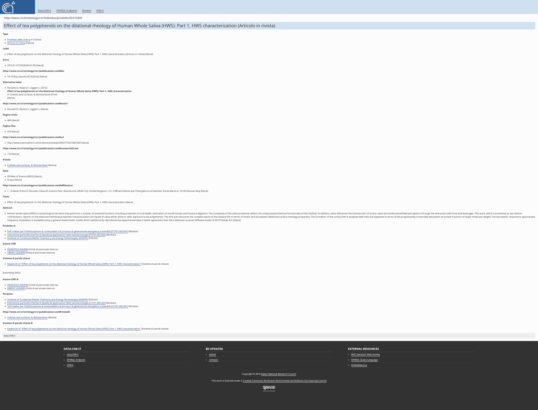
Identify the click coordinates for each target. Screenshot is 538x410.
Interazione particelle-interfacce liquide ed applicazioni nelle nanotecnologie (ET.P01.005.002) (56, 234)
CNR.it (100, 10)
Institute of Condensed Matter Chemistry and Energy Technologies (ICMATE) (47, 238)
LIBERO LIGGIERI (16, 252)
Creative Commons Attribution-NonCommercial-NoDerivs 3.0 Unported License (285, 380)
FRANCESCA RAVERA (17, 249)
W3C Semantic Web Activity (365, 354)
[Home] (17, 7)
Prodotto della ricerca (18, 39)
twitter (212, 354)
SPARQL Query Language (364, 359)
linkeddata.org (359, 365)
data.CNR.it (44, 10)
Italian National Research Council (278, 374)
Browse (86, 10)
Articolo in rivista (16, 42)
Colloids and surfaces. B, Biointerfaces (27, 165)
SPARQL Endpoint (66, 10)
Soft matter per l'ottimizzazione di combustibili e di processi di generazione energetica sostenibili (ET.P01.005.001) (67, 231)
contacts (213, 359)
